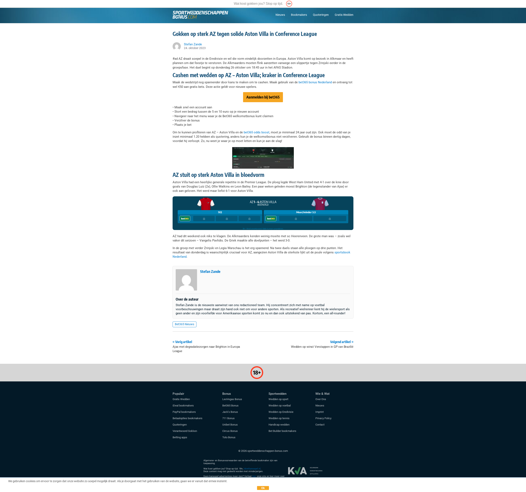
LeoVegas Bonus (232, 399)
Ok (263, 488)
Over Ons (320, 399)
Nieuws (280, 14)
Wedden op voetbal (280, 405)
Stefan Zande (210, 271)
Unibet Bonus (230, 424)
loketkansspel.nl (252, 468)
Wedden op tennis (279, 418)
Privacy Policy (323, 418)
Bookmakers (299, 14)
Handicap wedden (279, 424)
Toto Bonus (228, 437)
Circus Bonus (230, 431)
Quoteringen (321, 14)
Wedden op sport (278, 399)
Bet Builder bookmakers (282, 431)
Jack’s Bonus (230, 411)
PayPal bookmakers (184, 411)
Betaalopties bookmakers (187, 418)
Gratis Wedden (344, 14)
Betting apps (180, 437)
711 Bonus (228, 418)
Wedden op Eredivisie (281, 411)
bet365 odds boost (256, 132)
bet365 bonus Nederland (315, 82)
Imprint (319, 411)
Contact (319, 424)
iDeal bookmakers (183, 405)
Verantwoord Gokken (185, 431)
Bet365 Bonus (230, 405)
